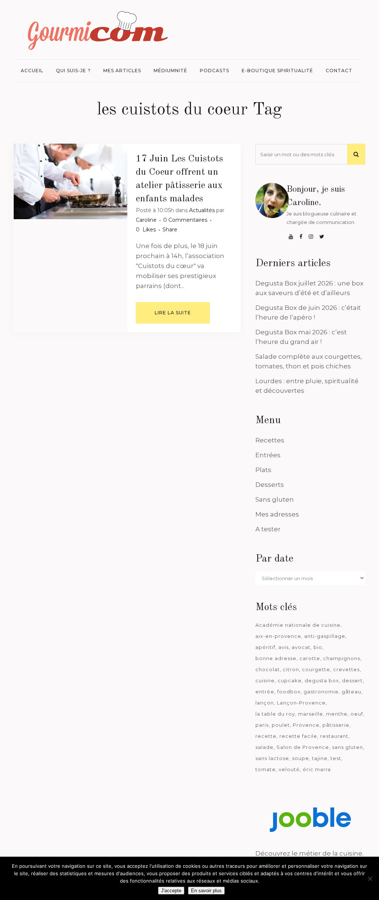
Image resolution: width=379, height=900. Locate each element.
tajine (320, 758)
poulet (281, 725)
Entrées (268, 455)
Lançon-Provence (301, 703)
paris (262, 725)
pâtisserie (335, 725)
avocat (301, 647)
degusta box (322, 680)
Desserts (269, 484)
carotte (309, 658)
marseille (310, 714)
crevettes (346, 669)
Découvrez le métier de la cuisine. (309, 853)
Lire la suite (173, 312)
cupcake (290, 680)
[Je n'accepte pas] (369, 878)
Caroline (146, 220)
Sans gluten (274, 499)
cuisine (265, 680)
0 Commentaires (185, 220)
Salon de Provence (302, 747)
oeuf (357, 714)
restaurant (334, 736)
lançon (264, 703)
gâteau (351, 692)
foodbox (289, 692)
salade (264, 747)
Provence (306, 725)
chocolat (267, 669)
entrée (264, 692)
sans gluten (347, 747)
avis (283, 647)
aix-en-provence (278, 636)
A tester (268, 529)
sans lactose (272, 758)
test (336, 758)
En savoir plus (206, 890)
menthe (337, 714)
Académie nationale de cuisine (298, 625)
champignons (341, 658)
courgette (316, 669)
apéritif (265, 647)
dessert (352, 680)
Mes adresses (277, 514)
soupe (300, 758)
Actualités (202, 210)
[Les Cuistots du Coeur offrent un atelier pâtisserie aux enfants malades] (70, 181)
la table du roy (275, 714)
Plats (263, 470)
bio (317, 647)
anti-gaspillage (324, 636)
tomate (265, 769)
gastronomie (321, 692)
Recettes (269, 440)
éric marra (317, 769)
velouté (289, 769)
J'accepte (171, 890)
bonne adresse (275, 658)
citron (291, 669)
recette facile (298, 736)
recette (265, 736)
